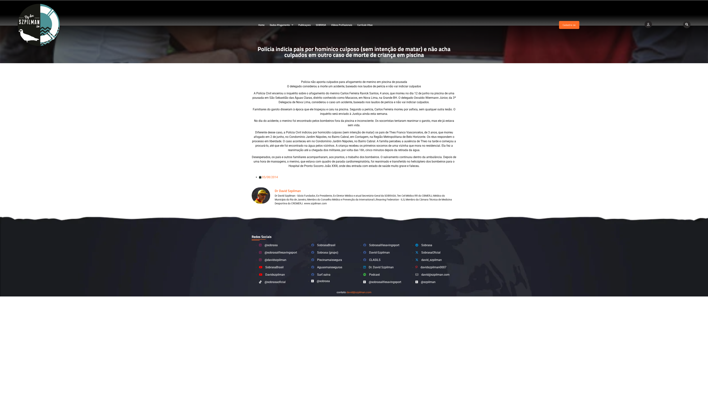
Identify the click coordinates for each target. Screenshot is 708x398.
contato (354, 292)
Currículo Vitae (365, 25)
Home (261, 25)
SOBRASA (321, 25)
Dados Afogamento (280, 25)
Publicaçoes (304, 25)
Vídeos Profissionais (341, 25)
